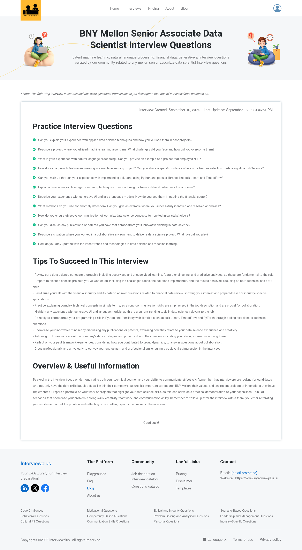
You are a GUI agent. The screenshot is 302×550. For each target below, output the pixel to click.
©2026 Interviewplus (54, 539)
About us (94, 495)
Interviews (134, 8)
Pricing (153, 8)
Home (114, 8)
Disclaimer (184, 480)
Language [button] (216, 539)
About (169, 8)
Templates (183, 487)
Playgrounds (96, 473)
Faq (90, 480)
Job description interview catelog (144, 476)
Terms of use (243, 539)
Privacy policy (270, 539)
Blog (184, 8)
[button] (277, 8)
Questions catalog (145, 486)
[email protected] (244, 472)
